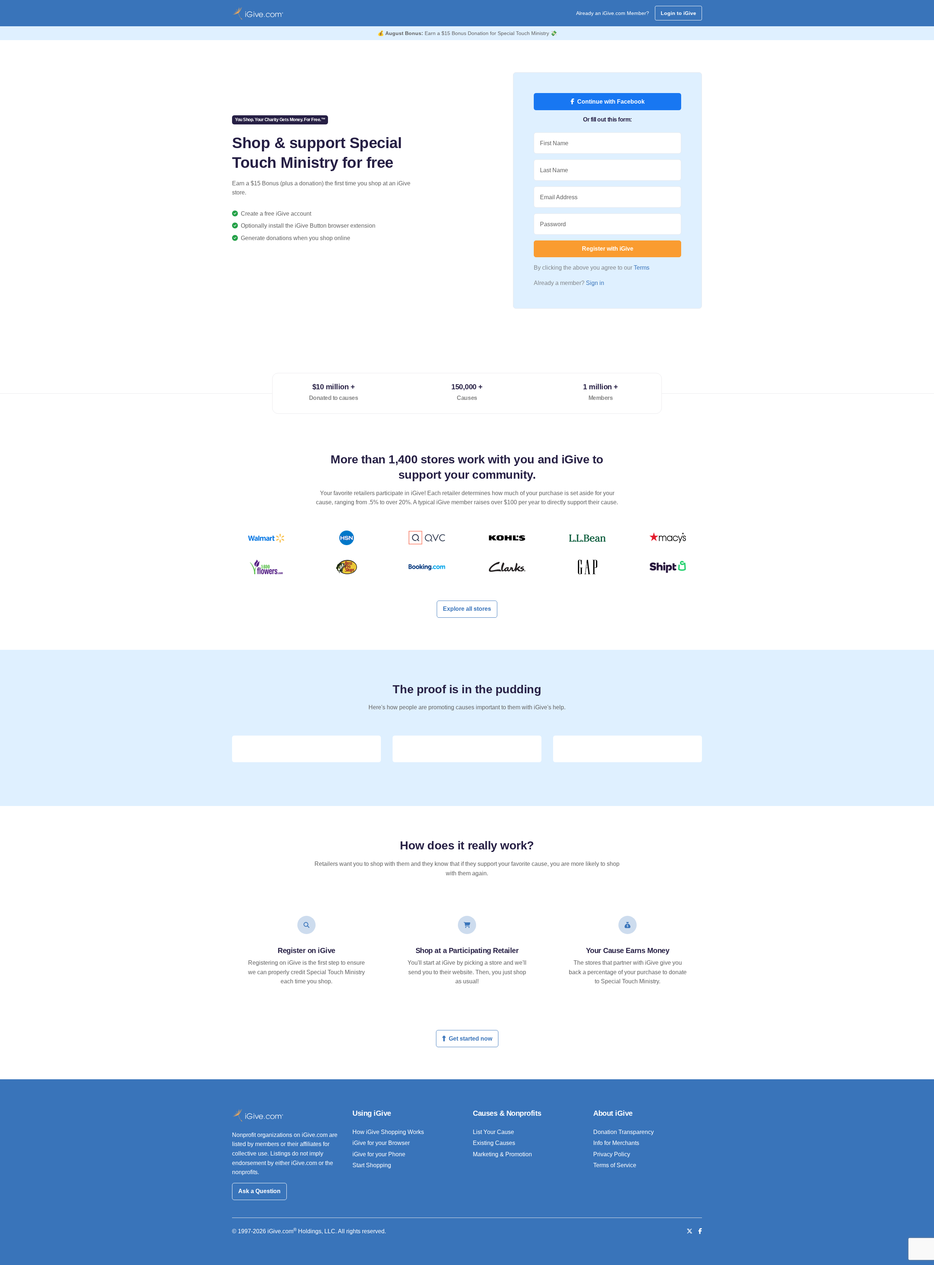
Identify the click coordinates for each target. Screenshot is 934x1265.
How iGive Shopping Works (388, 1132)
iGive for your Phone (378, 1154)
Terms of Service (614, 1165)
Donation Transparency (623, 1132)
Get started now (470, 1038)
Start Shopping (371, 1165)
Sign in (595, 283)
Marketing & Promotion (502, 1154)
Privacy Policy (611, 1154)
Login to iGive (678, 13)
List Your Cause (493, 1132)
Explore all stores (467, 609)
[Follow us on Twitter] (689, 1231)
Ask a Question (259, 1191)
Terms (641, 268)
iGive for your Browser (381, 1143)
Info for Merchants (616, 1143)
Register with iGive (607, 249)
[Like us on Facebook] (700, 1231)
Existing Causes (494, 1143)
